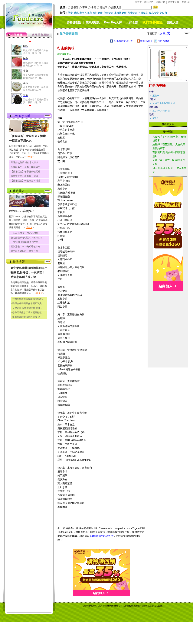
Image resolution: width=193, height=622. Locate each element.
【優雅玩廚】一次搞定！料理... (26, 180)
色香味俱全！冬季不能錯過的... (26, 167)
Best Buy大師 (113, 22)
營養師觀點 (74, 22)
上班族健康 (120, 12)
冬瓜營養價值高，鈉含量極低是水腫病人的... (35, 88)
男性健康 (132, 12)
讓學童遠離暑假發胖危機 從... (27, 317)
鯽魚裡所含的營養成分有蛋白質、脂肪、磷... (35, 51)
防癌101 (186, 2)
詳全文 (29, 157)
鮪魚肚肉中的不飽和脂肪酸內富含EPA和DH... (35, 64)
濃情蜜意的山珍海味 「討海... (25, 176)
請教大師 (172, 22)
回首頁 (138, 2)
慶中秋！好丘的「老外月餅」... (26, 251)
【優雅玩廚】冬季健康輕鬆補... (26, 171)
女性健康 (98, 12)
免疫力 (163, 12)
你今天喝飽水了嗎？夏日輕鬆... (27, 312)
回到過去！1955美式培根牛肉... (26, 246)
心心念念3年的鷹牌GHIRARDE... (27, 237)
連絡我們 (160, 2)
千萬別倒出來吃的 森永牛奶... (25, 242)
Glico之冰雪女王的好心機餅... (25, 233)
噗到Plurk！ (146, 40)
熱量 (70, 12)
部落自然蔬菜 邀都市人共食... (25, 162)
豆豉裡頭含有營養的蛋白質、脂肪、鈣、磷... (35, 101)
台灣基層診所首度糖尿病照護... (27, 299)
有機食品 (143, 12)
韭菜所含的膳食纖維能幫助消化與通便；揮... (35, 76)
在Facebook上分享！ (124, 40)
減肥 (76, 12)
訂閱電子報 (173, 2)
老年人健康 (86, 12)
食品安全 (154, 12)
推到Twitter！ (164, 40)
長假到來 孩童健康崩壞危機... (27, 308)
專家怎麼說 (93, 22)
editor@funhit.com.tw (101, 536)
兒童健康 (108, 12)
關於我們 (148, 2)
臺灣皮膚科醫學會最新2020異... (27, 303)
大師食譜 (132, 22)
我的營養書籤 (152, 22)
